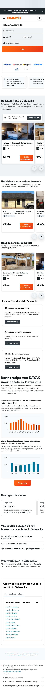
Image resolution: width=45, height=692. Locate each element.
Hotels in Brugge (11, 613)
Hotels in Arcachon (12, 607)
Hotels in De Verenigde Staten (16, 655)
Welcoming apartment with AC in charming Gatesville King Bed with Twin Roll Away (18, 211)
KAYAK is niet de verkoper (13, 678)
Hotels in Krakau (11, 616)
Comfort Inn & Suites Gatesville (15, 273)
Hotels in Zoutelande (13, 619)
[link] (12, 322)
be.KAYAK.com (9, 653)
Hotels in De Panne (12, 610)
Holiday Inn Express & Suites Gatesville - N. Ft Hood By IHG (18, 143)
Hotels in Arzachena (12, 625)
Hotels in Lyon (10, 638)
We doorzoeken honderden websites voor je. (20, 682)
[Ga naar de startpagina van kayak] (14, 18)
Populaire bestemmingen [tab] (14, 594)
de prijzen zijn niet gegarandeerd (12, 671)
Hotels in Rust (10, 622)
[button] (42, 11)
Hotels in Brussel (11, 628)
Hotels (18, 653)
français (25, 13)
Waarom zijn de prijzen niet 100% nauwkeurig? (21, 686)
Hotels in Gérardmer (13, 631)
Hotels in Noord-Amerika (30, 653)
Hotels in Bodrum (12, 635)
